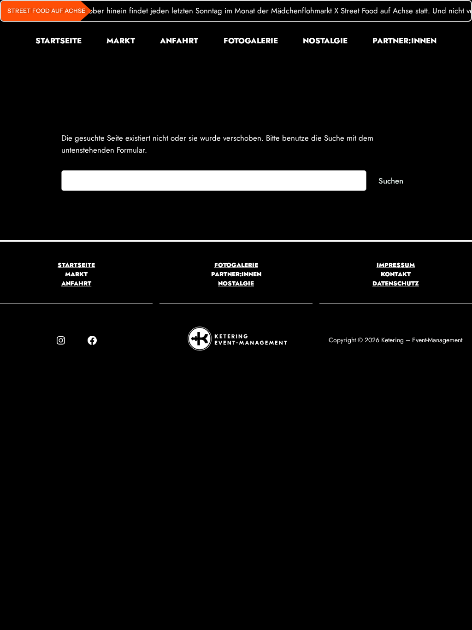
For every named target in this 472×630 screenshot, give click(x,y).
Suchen (390, 180)
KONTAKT (396, 274)
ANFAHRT (76, 283)
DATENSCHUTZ (395, 283)
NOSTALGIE (236, 283)
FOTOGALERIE (236, 265)
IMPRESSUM (396, 265)
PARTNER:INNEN (236, 274)
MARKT (76, 274)
